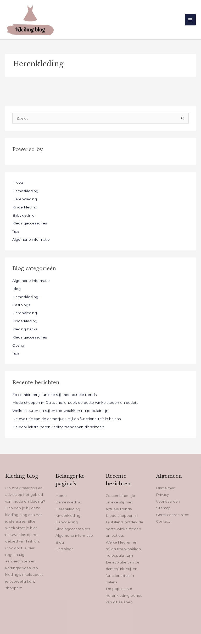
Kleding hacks (24, 329)
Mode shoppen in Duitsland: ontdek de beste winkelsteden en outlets (75, 402)
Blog (16, 289)
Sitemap (163, 508)
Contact (163, 521)
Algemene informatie (31, 239)
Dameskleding (25, 191)
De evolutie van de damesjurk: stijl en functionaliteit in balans (66, 419)
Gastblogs (21, 305)
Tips (15, 231)
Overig (18, 345)
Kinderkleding (24, 207)
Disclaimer (165, 488)
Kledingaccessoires (29, 223)
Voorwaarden (168, 501)
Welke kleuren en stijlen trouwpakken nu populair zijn (60, 411)
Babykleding (23, 215)
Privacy (162, 494)
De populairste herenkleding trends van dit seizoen (58, 427)
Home (18, 183)
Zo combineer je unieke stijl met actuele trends (54, 395)
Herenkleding (24, 199)
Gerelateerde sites (172, 515)
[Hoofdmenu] (190, 19)
